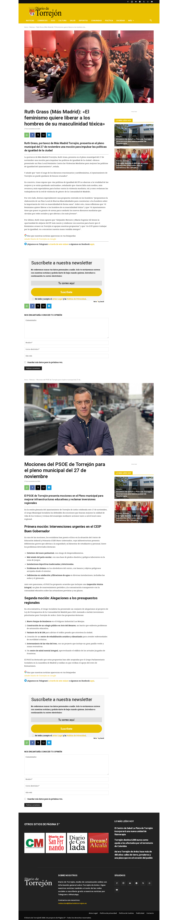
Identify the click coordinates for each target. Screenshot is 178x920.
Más (130, 20)
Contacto (150, 913)
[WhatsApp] (148, 1)
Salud (72, 20)
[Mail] (136, 1)
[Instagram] (132, 1)
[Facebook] (128, 1)
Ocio (53, 20)
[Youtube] (152, 1)
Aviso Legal (57, 299)
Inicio (26, 27)
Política (109, 20)
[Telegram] (140, 1)
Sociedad (120, 20)
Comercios (42, 20)
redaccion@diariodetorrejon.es (72, 903)
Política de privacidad (108, 913)
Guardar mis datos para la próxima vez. (45, 362)
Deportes (83, 20)
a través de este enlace (58, 244)
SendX (102, 301)
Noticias (30, 20)
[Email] (43, 135)
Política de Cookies (126, 913)
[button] (151, 20)
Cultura (62, 20)
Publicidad (140, 913)
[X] (144, 1)
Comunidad (96, 20)
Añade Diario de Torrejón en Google (40, 239)
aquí (92, 244)
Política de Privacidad (76, 299)
